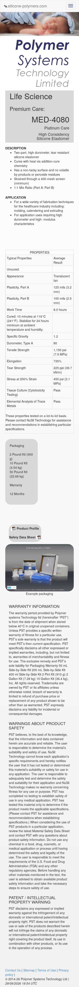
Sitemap (29, 970)
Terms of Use (46, 970)
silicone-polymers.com (27, 6)
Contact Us (13, 970)
